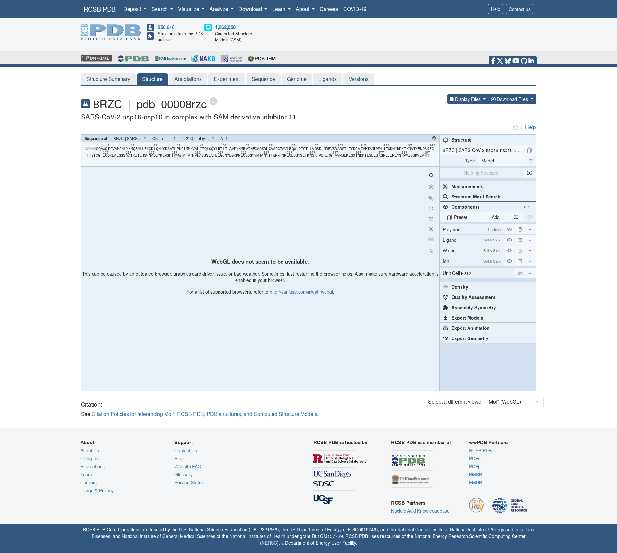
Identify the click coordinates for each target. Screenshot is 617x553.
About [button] (303, 9)
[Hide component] (509, 229)
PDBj (474, 466)
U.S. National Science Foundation (213, 529)
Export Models (467, 317)
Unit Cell (458, 273)
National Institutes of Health (257, 536)
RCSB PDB (100, 8)
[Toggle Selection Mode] (431, 251)
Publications (92, 466)
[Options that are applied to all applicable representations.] (516, 217)
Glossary (183, 474)
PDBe (475, 458)
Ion (472, 261)
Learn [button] (279, 9)
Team (86, 474)
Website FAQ (187, 466)
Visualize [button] (189, 9)
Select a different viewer (455, 401)
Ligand (472, 240)
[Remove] (520, 229)
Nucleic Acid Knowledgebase (420, 510)
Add (496, 217)
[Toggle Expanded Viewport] (431, 208)
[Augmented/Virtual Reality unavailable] (431, 239)
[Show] (520, 273)
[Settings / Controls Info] (431, 219)
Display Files (468, 99)
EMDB (475, 482)
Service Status (189, 482)
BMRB (475, 474)
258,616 (166, 27)
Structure (152, 79)
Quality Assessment (474, 297)
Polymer (472, 229)
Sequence (263, 79)
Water (472, 250)
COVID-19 (355, 9)
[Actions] (530, 229)
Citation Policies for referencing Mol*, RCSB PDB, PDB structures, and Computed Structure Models (204, 413)
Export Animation (471, 328)
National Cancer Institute (422, 529)
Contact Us (185, 450)
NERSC (269, 543)
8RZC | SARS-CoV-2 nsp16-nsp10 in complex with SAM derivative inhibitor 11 (483, 150)
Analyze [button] (219, 9)
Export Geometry (470, 338)
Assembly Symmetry (474, 307)
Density (460, 287)
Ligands (327, 79)
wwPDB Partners (488, 442)
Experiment (227, 79)
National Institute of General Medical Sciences (168, 536)
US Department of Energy (315, 529)
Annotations (188, 79)
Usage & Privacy (97, 490)
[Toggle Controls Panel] (431, 198)
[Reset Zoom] (431, 175)
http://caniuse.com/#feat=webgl (301, 291)
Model (487, 160)
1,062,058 (225, 27)
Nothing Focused (481, 173)
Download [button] (250, 9)
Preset (460, 217)
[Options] (530, 273)
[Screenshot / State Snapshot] (431, 186)
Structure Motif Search (476, 196)
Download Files (512, 99)
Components (492, 207)
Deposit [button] (132, 9)
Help (495, 9)
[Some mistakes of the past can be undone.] (529, 217)
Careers (329, 9)
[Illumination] (431, 229)
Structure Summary (108, 79)
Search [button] (160, 9)
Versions (359, 79)
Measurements (468, 186)
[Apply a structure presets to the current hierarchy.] (529, 150)
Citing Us (89, 458)
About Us (89, 450)
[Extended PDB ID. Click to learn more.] (213, 100)
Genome (297, 79)
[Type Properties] (530, 160)
